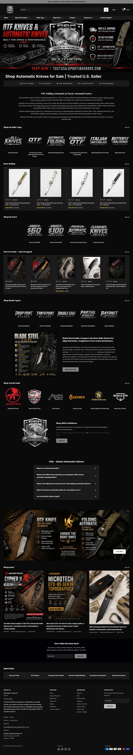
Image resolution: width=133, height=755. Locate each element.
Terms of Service (82, 704)
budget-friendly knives (43, 105)
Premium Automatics (98, 675)
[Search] (106, 10)
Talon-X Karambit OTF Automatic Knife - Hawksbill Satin (90, 285)
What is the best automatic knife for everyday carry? (59, 490)
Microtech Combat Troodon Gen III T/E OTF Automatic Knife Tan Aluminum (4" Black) (40, 286)
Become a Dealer (82, 712)
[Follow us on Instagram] (65, 749)
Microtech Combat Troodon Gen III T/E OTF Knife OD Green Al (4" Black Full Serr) (15, 286)
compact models (40, 100)
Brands (72, 18)
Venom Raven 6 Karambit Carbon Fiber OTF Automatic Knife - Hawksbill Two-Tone (65, 286)
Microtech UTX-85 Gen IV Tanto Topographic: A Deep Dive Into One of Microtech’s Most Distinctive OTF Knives (65, 626)
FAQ (78, 696)
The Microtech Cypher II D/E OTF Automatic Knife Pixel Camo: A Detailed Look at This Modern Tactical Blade (23, 626)
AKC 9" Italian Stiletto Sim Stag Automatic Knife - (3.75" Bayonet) (17, 203)
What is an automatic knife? (48, 468)
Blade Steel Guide (70, 369)
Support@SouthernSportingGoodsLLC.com (16, 727)
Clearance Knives (118, 675)
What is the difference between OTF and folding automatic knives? (64, 484)
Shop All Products (21, 18)
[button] (9, 207)
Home (6, 18)
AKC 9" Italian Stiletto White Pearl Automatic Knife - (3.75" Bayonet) (81, 203)
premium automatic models (69, 105)
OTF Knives (35, 675)
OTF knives (99, 97)
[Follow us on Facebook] (59, 749)
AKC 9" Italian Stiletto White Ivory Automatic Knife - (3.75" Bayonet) (50, 203)
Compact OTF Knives (56, 675)
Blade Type (40, 18)
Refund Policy (81, 698)
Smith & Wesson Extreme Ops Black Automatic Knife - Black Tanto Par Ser (116, 286)
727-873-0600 (8, 698)
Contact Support (106, 18)
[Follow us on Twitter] (62, 749)
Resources (87, 18)
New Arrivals (14, 675)
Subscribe (80, 656)
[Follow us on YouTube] (69, 749)
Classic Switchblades (77, 675)
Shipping (79, 701)
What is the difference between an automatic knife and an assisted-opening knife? (60, 476)
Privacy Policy (81, 706)
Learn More (119, 551)
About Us (62, 440)
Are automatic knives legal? (48, 496)
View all (127, 127)
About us (79, 693)
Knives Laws (80, 709)
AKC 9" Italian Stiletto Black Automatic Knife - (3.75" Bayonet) (113, 203)
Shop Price (57, 18)
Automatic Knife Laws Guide (58, 117)
